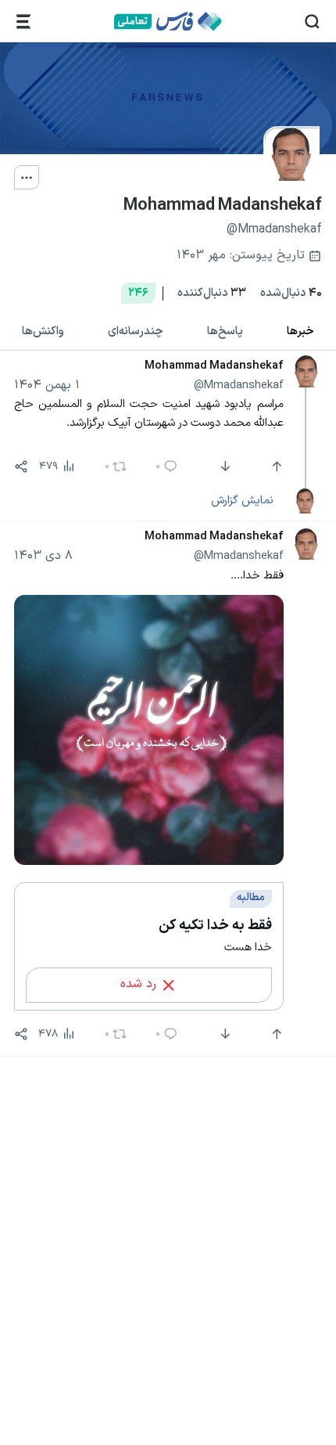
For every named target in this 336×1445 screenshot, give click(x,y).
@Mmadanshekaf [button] (239, 385)
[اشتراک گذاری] (21, 466)
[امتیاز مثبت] (275, 466)
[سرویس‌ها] (24, 21)
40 (291, 293)
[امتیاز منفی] (224, 466)
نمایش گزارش (242, 500)
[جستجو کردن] (312, 21)
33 (211, 293)
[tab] (300, 332)
